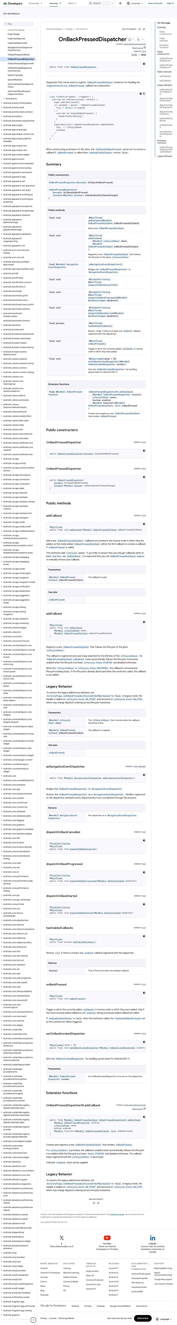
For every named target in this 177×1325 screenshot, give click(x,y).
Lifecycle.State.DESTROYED (93, 668)
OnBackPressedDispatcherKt (103, 391)
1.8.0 (144, 468)
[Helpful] (140, 29)
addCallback (94, 220)
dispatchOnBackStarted (100, 313)
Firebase (101, 1306)
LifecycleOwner (111, 241)
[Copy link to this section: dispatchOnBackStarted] (80, 896)
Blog (42, 1290)
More (71, 3)
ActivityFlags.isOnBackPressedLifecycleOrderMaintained (78, 696)
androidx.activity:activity (135, 44)
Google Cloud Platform (120, 1306)
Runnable (82, 182)
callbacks (128, 348)
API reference (11, 13)
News (43, 1286)
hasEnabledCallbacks (100, 152)
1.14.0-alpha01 (139, 766)
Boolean (78, 195)
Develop (54, 3)
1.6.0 (144, 1033)
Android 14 (114, 1281)
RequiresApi (96, 358)
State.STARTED (96, 1153)
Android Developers (54, 29)
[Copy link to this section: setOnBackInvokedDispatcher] (88, 1034)
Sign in (170, 3)
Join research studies (163, 1284)
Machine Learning (71, 1272)
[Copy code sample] (144, 93)
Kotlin (134, 54)
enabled (127, 331)
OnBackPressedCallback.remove (127, 556)
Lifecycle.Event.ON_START (81, 699)
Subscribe (143, 1318)
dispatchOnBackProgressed (102, 297)
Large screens (92, 1271)
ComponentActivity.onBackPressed (65, 85)
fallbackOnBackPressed (108, 149)
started (56, 556)
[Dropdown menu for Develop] (61, 3)
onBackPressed (65, 152)
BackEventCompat (97, 300)
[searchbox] (18, 24)
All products (141, 1306)
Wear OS (90, 1275)
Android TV (91, 1289)
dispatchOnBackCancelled (102, 285)
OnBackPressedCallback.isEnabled (65, 659)
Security (44, 1277)
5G (64, 1290)
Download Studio (139, 1287)
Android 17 (113, 1268)
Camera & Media (70, 1281)
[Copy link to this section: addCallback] (64, 516)
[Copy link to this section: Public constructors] (80, 430)
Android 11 (113, 1295)
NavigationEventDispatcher (63, 265)
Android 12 (113, 1290)
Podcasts (44, 1295)
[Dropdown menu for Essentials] (42, 3)
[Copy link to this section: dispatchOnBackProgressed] (85, 864)
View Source (137, 48)
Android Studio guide (141, 1274)
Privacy (66, 1286)
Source (44, 1281)
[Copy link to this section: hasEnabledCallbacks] (76, 928)
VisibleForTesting (100, 279)
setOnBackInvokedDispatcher (103, 361)
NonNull (69, 195)
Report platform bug (163, 1268)
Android (44, 1268)
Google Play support (163, 1279)
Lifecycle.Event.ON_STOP (128, 699)
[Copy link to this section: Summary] (64, 164)
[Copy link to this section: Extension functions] (80, 1093)
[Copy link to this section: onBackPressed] (69, 984)
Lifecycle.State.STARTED (98, 662)
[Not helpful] (144, 29)
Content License (117, 1214)
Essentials (34, 3)
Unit (117, 405)
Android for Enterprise (50, 1272)
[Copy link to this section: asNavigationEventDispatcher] (87, 767)
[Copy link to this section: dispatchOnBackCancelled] (83, 832)
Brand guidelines (66, 1318)
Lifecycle (71, 553)
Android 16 (114, 1272)
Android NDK (137, 1291)
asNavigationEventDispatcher (104, 264)
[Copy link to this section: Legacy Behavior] (75, 686)
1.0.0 (144, 51)
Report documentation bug (163, 1273)
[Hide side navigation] (33, 1320)
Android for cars (93, 1284)
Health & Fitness (70, 1277)
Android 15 (113, 1277)
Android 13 (113, 1286)
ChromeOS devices (94, 1280)
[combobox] (102, 3)
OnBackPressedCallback (100, 82)
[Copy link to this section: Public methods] (73, 503)
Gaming (67, 1268)
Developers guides (140, 1278)
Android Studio (155, 3)
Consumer (57, 195)
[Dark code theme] (144, 64)
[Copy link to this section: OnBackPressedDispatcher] (84, 442)
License (53, 1318)
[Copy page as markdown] (138, 39)
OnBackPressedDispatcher (83, 67)
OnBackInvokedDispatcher (101, 364)
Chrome (87, 1306)
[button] (18, 98)
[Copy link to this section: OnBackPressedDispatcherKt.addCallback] (103, 1105)
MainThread (96, 217)
